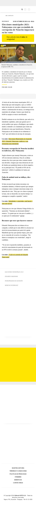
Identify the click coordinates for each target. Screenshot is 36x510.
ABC (5, 9)
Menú (33, 9)
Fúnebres (18, 477)
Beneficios (18, 480)
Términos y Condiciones (18, 471)
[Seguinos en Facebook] (15, 501)
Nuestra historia (18, 468)
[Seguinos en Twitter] (17, 501)
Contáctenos (18, 482)
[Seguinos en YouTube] (19, 501)
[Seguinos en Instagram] (21, 501)
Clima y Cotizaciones (18, 9)
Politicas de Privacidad (18, 474)
